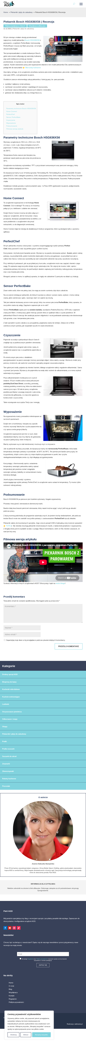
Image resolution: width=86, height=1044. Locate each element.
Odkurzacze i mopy (9, 719)
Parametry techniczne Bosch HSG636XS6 (21, 108)
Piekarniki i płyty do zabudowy (23, 29)
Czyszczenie (10, 120)
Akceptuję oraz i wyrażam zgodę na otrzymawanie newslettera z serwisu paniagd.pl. (44, 959)
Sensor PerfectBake (13, 117)
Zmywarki (6, 764)
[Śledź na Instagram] (14, 928)
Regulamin (30, 959)
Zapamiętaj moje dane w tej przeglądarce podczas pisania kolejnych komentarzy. (35, 640)
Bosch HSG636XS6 (32, 40)
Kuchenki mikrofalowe (11, 689)
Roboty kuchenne (9, 779)
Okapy (4, 726)
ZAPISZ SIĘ (43, 965)
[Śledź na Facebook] (5, 928)
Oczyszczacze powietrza (12, 712)
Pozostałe (6, 786)
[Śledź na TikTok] (18, 928)
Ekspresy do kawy (9, 682)
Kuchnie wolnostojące (11, 697)
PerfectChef (10, 114)
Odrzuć (25, 1035)
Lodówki (5, 704)
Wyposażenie (11, 123)
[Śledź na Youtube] (10, 928)
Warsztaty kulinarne (33, 68)
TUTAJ (8, 526)
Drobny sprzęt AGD (10, 674)
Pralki (4, 741)
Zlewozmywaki (8, 771)
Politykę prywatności (41, 959)
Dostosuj (13, 1035)
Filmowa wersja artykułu (14, 129)
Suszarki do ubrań (9, 756)
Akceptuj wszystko (41, 1035)
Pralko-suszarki (8, 749)
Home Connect (11, 111)
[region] (29, 1025)
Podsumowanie (11, 126)
